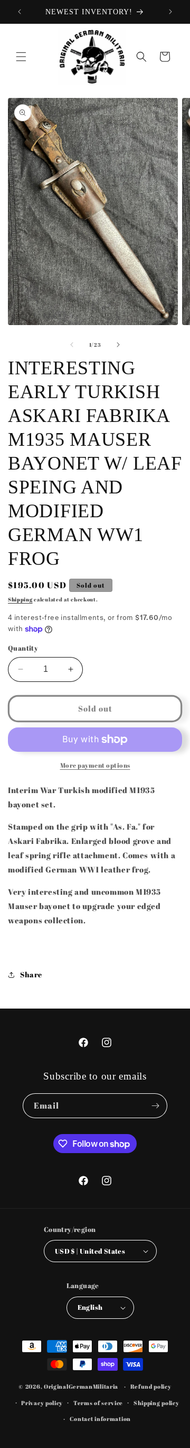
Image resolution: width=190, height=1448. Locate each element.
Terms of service (98, 1403)
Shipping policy (156, 1403)
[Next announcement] (170, 11)
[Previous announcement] (19, 11)
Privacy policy (42, 1403)
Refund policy (151, 1386)
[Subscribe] (155, 1105)
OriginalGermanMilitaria (81, 1386)
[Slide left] (71, 344)
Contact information (100, 1419)
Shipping (20, 599)
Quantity (23, 648)
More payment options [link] (95, 765)
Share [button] (31, 974)
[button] (21, 56)
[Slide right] (118, 344)
